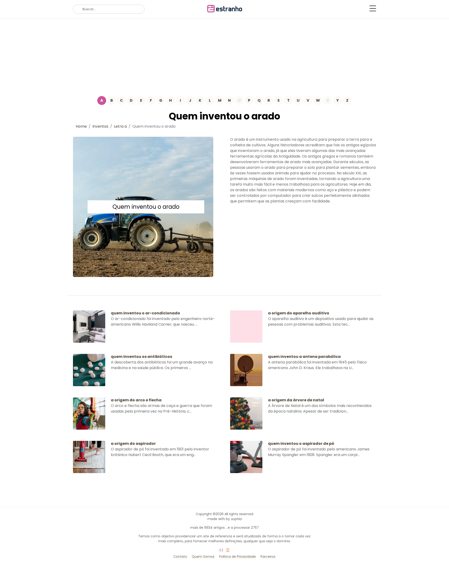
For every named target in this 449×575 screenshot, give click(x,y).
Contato (180, 556)
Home (81, 126)
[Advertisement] (224, 53)
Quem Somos (203, 556)
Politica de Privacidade (237, 556)
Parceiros (268, 556)
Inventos (100, 126)
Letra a (120, 126)
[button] (372, 8)
